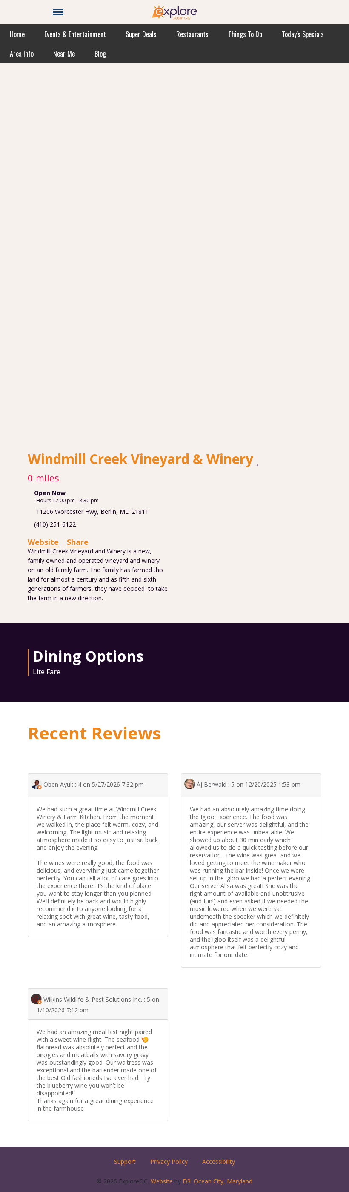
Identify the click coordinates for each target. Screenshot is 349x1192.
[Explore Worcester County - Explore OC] (174, 11)
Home (17, 34)
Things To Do (245, 34)
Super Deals (141, 34)
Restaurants (192, 34)
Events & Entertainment (75, 34)
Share (78, 542)
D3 (187, 1181)
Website (43, 542)
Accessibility (218, 1162)
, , (92, 511)
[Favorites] (258, 459)
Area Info (22, 54)
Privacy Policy (169, 1162)
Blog (100, 54)
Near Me (64, 54)
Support (125, 1162)
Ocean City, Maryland (223, 1181)
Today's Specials (303, 34)
